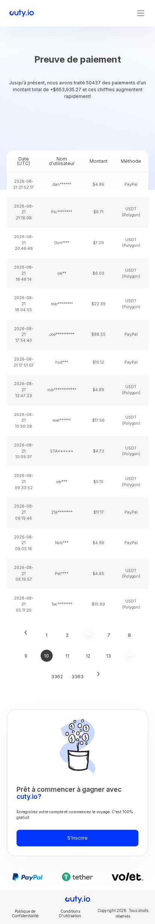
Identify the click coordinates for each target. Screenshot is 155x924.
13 (108, 656)
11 (67, 656)
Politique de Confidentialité (25, 913)
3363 (77, 676)
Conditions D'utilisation (70, 913)
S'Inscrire (77, 838)
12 (88, 656)
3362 (57, 676)
